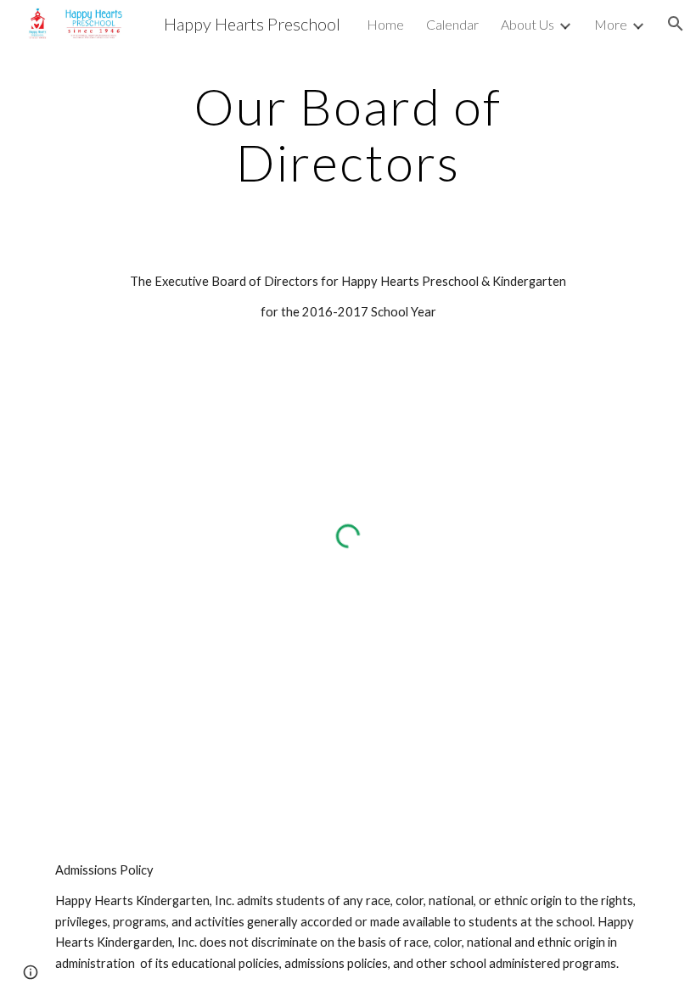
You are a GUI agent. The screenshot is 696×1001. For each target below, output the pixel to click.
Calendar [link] (452, 24)
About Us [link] (527, 24)
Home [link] (385, 24)
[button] (675, 23)
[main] (348, 134)
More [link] (610, 24)
